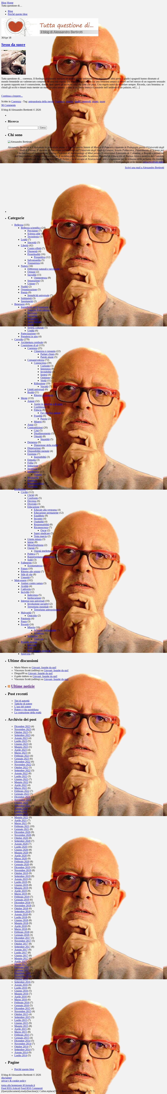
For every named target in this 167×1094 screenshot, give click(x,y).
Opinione (45, 377)
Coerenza (16, 101)
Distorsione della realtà (45, 445)
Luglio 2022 (20, 776)
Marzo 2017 (20, 964)
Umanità (25, 577)
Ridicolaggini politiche (39, 650)
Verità (43, 380)
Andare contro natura (32, 583)
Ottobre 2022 (21, 767)
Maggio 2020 (21, 852)
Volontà (38, 474)
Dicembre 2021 (22, 796)
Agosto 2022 (21, 773)
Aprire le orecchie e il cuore (48, 404)
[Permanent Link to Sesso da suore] (13, 73)
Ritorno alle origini (30, 571)
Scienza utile (33, 233)
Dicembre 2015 (22, 1008)
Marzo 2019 (20, 893)
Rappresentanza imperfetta (41, 556)
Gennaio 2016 (21, 1005)
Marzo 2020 (20, 858)
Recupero (32, 316)
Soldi (30, 559)
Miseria (31, 627)
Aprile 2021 (20, 820)
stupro (95, 101)
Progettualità (33, 254)
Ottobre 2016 (21, 979)
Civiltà (24, 492)
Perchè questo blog (17, 14)
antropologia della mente (41, 101)
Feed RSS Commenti (32, 1088)
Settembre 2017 (22, 946)
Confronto (32, 498)
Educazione (33, 506)
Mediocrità (32, 477)
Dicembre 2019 (22, 867)
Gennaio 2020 (21, 864)
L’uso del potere (22, 706)
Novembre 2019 (22, 870)
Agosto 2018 (21, 914)
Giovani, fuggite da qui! (44, 667)
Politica (31, 553)
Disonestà (32, 251)
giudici (69, 101)
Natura (24, 266)
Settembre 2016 (22, 982)
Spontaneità (27, 301)
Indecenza (32, 595)
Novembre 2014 (22, 1043)
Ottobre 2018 (21, 908)
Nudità (24, 286)
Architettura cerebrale (32, 342)
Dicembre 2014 (22, 1040)
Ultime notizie (23, 686)
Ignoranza (45, 368)
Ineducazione (34, 598)
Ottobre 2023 (21, 732)
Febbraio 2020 (21, 861)
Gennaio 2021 (21, 829)
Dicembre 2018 (22, 902)
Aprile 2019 (20, 890)
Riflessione (39, 383)
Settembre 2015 (22, 1017)
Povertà (25, 624)
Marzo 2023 (20, 752)
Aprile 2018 (20, 926)
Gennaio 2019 (21, 899)
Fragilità (38, 415)
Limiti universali (35, 389)
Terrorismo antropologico (47, 609)
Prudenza (32, 480)
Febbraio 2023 (21, 755)
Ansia (30, 424)
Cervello (18, 339)
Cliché (30, 495)
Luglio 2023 (20, 741)
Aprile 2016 (20, 996)
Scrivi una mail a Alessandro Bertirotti (144, 167)
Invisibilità (45, 371)
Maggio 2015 (21, 1026)
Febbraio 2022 (21, 791)
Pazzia (43, 418)
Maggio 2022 (21, 782)
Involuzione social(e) (38, 603)
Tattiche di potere (23, 703)
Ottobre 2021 (21, 802)
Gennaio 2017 (21, 970)
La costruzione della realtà (27, 712)
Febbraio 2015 (21, 1034)
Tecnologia (33, 236)
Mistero (38, 421)
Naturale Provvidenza (38, 310)
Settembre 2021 (22, 805)
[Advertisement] (32, 192)
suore (102, 101)
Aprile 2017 (20, 961)
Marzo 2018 (20, 929)
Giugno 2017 (21, 955)
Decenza (31, 501)
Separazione (33, 280)
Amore (31, 401)
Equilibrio (39, 515)
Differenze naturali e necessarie (43, 269)
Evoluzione (20, 489)
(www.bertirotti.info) (153, 162)
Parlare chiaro (47, 354)
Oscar (43, 530)
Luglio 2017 (20, 952)
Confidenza (40, 407)
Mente (24, 398)
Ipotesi (43, 374)
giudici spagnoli (82, 101)
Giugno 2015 (21, 1023)
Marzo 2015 (20, 1032)
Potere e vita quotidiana (26, 709)
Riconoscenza (41, 527)
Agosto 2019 (21, 879)
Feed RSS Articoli (10, 1088)
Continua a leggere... (12, 95)
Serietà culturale (35, 327)
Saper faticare (34, 321)
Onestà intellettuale (43, 551)
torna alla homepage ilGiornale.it (18, 1085)
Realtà (30, 392)
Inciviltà (25, 592)
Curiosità (45, 365)
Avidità (24, 586)
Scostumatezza (35, 565)
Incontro (38, 518)
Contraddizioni (35, 427)
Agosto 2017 (21, 949)
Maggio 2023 (21, 747)
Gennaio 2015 (21, 1037)
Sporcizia (25, 653)
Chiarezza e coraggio (45, 351)
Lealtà (24, 239)
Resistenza (32, 318)
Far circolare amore (50, 412)
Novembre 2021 (22, 799)
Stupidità (45, 439)
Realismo (32, 313)
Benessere (19, 304)
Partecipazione (28, 333)
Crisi (36, 430)
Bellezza (18, 224)
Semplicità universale (38, 295)
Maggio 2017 (21, 958)
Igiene (30, 542)
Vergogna (32, 486)
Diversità (32, 504)
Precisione (32, 230)
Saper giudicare (42, 533)
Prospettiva (39, 257)
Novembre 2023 (22, 729)
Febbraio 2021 (21, 826)
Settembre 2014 (22, 1049)
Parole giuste (47, 357)
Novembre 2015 (22, 1011)
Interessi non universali (33, 600)
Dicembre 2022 (22, 761)
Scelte (30, 324)
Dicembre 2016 (22, 973)
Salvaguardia (34, 260)
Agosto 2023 (21, 738)
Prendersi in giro (29, 336)
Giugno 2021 (21, 814)
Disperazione (34, 448)
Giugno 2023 (21, 744)
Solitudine (32, 636)
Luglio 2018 (20, 917)
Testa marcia (40, 536)
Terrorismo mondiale (38, 606)
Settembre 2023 (22, 735)
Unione (31, 283)
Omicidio (32, 615)
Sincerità (31, 242)
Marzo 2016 (20, 999)
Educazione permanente (46, 512)
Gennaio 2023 (21, 758)
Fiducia (38, 410)
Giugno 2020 (21, 849)
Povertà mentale (29, 642)
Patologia (25, 618)
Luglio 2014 (20, 1055)
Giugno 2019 (21, 885)
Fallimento (26, 562)
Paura (24, 621)
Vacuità (44, 386)
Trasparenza (33, 263)
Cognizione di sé (29, 345)
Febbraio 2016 (21, 1002)
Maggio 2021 (21, 817)
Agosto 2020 (21, 843)
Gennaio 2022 (21, 794)
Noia (29, 647)
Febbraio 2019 (21, 896)
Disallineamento (42, 433)
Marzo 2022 (20, 788)
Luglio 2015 (20, 1020)
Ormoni (31, 271)
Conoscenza (40, 363)
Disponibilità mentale (38, 451)
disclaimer (6, 1077)
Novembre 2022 (22, 764)
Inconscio (32, 468)
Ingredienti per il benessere (34, 307)
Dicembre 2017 (22, 938)
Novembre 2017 (22, 940)
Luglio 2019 (20, 882)
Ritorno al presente (43, 395)
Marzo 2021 (20, 823)
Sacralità (31, 274)
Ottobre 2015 (21, 1014)
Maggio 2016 (21, 993)
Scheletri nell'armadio (45, 630)
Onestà (31, 548)
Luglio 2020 (20, 846)
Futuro (24, 568)
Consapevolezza (35, 360)
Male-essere (20, 580)
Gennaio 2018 (21, 935)
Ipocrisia (31, 645)
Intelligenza (33, 471)
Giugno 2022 (21, 779)
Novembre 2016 (22, 976)
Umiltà (30, 330)
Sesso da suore (13, 44)
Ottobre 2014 (21, 1046)
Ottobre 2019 (21, 873)
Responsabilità (41, 524)
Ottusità (38, 436)
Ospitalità (39, 521)
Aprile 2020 (20, 855)
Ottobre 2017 (21, 943)
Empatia (31, 459)
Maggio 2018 (21, 923)
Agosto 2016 (21, 985)
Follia (30, 462)
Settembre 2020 (22, 841)
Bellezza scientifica (31, 227)
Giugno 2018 (21, 920)
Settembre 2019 (22, 876)
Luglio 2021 (20, 811)
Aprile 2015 (20, 1029)
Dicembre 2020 (22, 832)
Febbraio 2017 (21, 967)
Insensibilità (40, 457)
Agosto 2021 (21, 808)
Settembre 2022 (22, 770)
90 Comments (8, 105)
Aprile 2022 (20, 785)
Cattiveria (26, 589)
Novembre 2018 (22, 905)
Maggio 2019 (21, 888)
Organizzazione (29, 289)
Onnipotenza (40, 277)
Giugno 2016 (21, 990)
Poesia (24, 292)
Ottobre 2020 (21, 838)
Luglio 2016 (20, 987)
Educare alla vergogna (45, 509)
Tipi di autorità (21, 700)
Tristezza (38, 639)
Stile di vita (26, 574)
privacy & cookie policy (13, 1080)
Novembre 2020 (22, 835)
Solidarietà (26, 298)
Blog (10, 11)
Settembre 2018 (22, 911)
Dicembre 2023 (22, 726)
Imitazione (32, 465)
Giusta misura (34, 539)
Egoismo (32, 454)
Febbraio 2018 (21, 932)
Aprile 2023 (20, 749)
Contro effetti (34, 248)
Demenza (32, 442)
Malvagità (26, 612)
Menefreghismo (35, 545)
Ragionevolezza (35, 483)
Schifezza (39, 633)
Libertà (24, 245)
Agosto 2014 (21, 1052)
